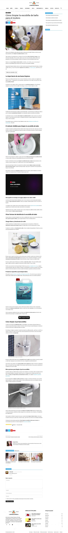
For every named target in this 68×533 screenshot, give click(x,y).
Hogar (21, 8)
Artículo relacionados (9, 450)
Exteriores (27, 8)
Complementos (39, 8)
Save (14, 22)
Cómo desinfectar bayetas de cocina (52, 25)
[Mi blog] (34, 3)
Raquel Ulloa (9, 20)
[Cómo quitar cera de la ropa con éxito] (28, 520)
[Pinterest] (9, 525)
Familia (46, 8)
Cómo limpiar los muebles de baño (23, 461)
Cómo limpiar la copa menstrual (36, 461)
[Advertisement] (53, 38)
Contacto (57, 8)
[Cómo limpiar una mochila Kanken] (28, 525)
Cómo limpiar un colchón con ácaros (52, 17)
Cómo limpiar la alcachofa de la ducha (52, 15)
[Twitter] (12, 525)
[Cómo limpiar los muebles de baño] (24, 457)
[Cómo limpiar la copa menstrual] (37, 457)
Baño (11, 8)
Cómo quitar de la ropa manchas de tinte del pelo (54, 22)
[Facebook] (7, 525)
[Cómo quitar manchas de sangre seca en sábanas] (28, 515)
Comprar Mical (25, 317)
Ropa (33, 8)
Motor (51, 8)
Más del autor (17, 450)
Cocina (16, 8)
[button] (61, 8)
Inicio (7, 8)
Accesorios (12, 11)
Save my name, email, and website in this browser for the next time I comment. (20, 498)
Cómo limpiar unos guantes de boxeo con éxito (53, 20)
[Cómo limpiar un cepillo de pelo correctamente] (11, 457)
